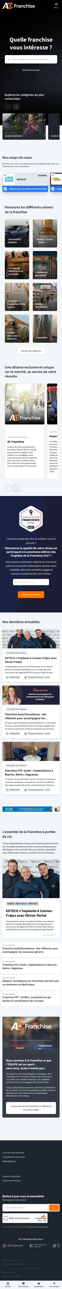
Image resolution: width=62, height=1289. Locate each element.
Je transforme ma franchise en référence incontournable (31, 1108)
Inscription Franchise (11, 1276)
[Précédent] (8, 488)
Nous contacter (9, 1272)
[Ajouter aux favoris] (5, 175)
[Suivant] (16, 488)
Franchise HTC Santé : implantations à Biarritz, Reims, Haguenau (29, 773)
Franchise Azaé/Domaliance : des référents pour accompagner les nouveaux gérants (25, 718)
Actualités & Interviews (13, 1157)
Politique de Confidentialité (37, 1227)
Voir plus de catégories (31, 350)
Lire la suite (48, 934)
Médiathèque (9, 1161)
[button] (25, 431)
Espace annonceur (11, 1180)
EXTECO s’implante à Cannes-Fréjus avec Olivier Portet (31, 660)
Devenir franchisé (11, 1176)
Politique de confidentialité (14, 1264)
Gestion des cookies (31, 1268)
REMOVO (21, 179)
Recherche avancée (31, 69)
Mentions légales (9, 1260)
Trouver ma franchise (13, 1152)
